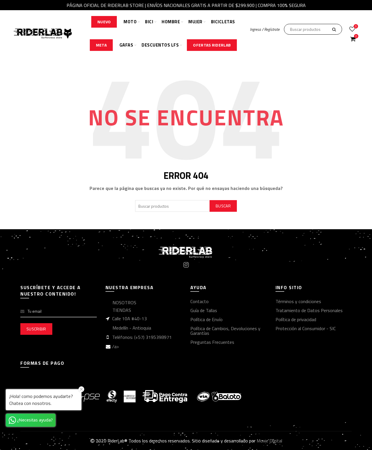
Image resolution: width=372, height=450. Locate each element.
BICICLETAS (223, 21)
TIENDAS (121, 310)
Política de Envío (206, 319)
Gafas (126, 45)
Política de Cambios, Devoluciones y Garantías (225, 331)
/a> (115, 346)
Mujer (195, 21)
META (101, 45)
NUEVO (104, 22)
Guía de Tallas (203, 310)
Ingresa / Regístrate (265, 29)
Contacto (199, 301)
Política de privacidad (296, 319)
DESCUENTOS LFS (160, 45)
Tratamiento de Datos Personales (309, 310)
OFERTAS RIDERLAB (212, 45)
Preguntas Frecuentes (212, 342)
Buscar (223, 206)
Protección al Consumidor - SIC (306, 328)
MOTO (130, 21)
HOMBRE (171, 21)
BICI (149, 21)
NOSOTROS (124, 302)
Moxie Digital (269, 440)
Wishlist (356, 27)
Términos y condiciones (298, 301)
